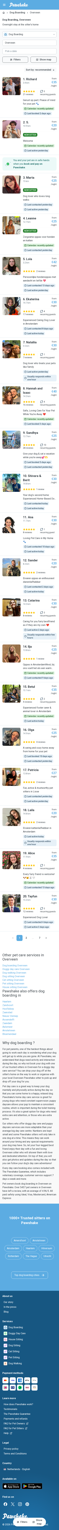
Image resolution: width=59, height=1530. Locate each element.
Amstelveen (8, 1030)
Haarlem (6, 1001)
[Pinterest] (27, 1504)
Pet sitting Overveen (13, 983)
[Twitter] (13, 1504)
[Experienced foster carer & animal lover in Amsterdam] (29, 703)
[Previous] (13, 938)
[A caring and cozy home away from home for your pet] (29, 745)
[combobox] (29, 34)
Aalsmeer (7, 1026)
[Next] (46, 938)
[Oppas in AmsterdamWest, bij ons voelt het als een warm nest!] (29, 662)
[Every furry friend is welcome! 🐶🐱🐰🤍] (29, 870)
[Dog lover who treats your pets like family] (29, 361)
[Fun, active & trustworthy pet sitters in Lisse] (29, 785)
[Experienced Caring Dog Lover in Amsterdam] (29, 316)
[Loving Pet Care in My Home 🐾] (29, 534)
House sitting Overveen (14, 987)
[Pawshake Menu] (4, 4)
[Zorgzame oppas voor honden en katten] (29, 234)
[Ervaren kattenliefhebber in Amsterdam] (29, 827)
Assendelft (8, 1019)
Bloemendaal (9, 1034)
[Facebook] (5, 1504)
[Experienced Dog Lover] (29, 911)
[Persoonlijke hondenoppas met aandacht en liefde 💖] (29, 275)
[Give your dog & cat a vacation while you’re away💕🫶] (29, 449)
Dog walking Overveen (14, 972)
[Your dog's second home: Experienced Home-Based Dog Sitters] (29, 492)
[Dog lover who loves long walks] (29, 193)
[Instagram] (20, 1504)
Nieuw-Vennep (10, 1016)
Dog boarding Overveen (14, 965)
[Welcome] (29, 136)
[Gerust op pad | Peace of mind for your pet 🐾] (29, 96)
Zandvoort (7, 1005)
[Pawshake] (18, 5)
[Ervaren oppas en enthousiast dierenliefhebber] (29, 576)
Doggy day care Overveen (16, 969)
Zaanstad (7, 1012)
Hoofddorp (8, 1008)
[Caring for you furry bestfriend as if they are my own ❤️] (29, 619)
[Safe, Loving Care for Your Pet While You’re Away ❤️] (29, 406)
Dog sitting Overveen (13, 976)
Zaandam (7, 1023)
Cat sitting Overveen (13, 980)
